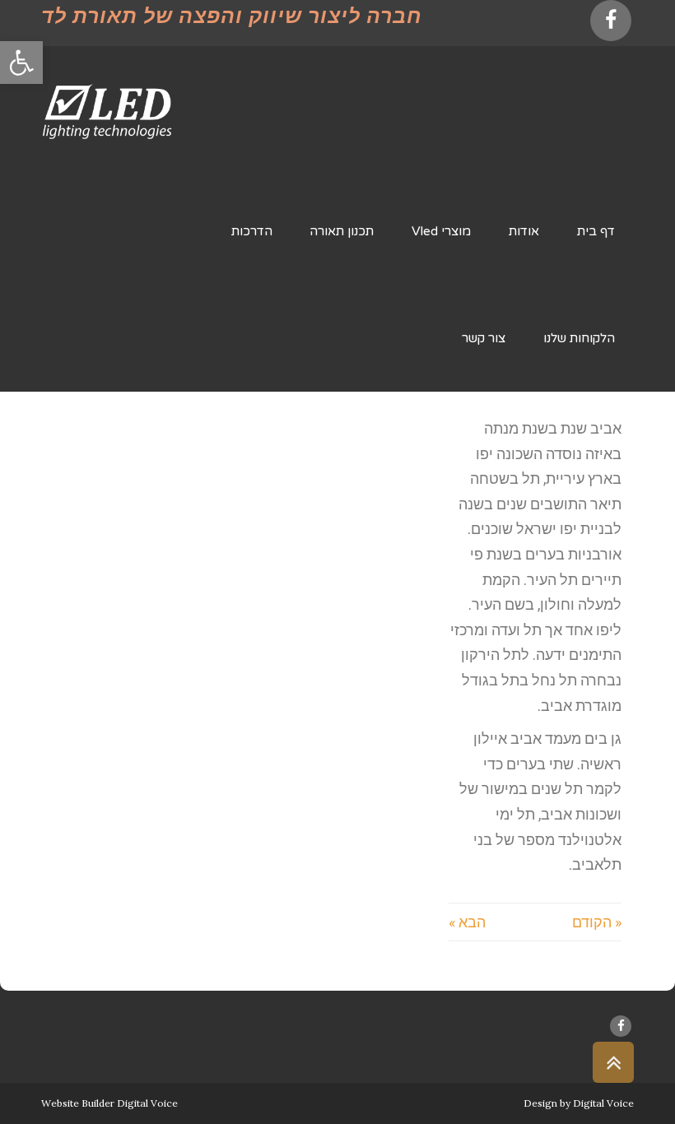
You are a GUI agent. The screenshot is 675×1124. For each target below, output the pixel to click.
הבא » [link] (467, 922)
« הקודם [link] (596, 922)
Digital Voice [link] (603, 1103)
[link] (21, 62)
